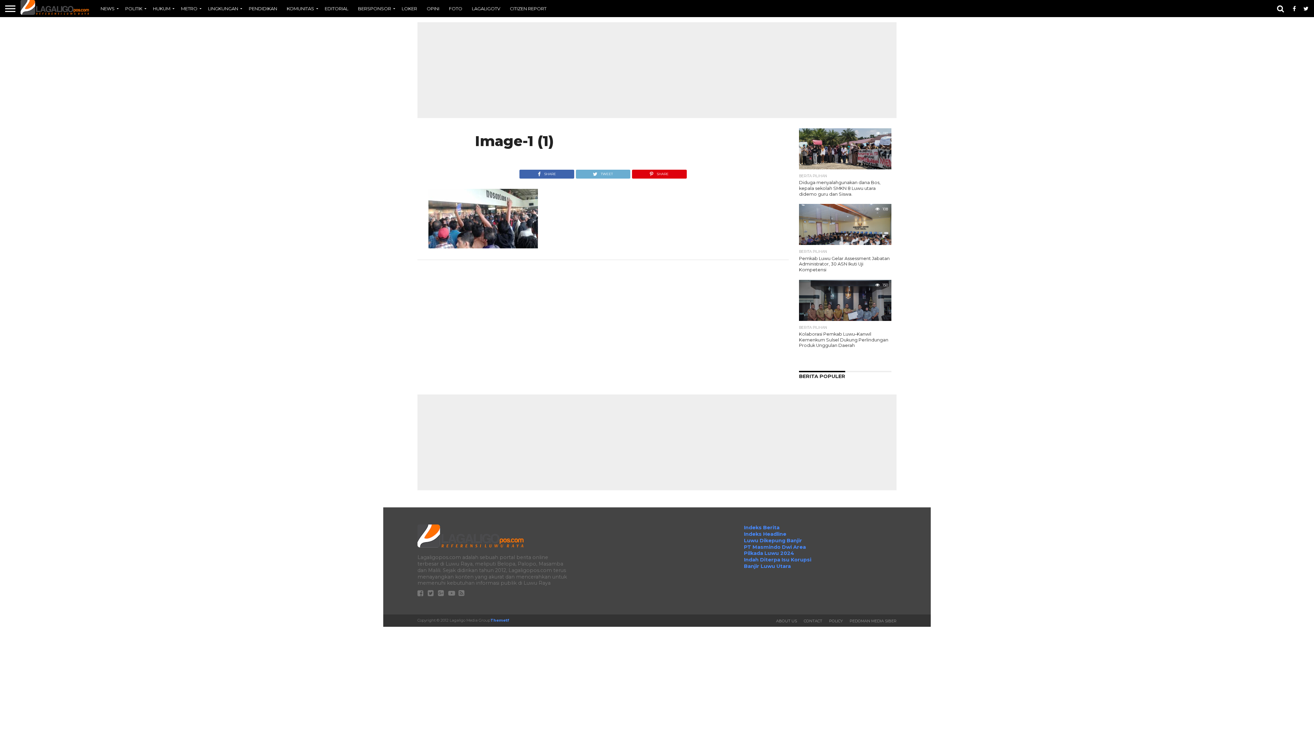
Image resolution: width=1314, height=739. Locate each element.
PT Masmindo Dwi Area (775, 547)
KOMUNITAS (300, 8)
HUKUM (161, 8)
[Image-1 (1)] (483, 246)
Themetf (499, 620)
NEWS (108, 8)
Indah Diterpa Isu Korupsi (777, 560)
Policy (836, 621)
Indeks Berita (762, 527)
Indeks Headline (765, 534)
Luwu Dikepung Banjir (773, 540)
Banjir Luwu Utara (767, 566)
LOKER (409, 8)
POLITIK (133, 8)
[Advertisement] (657, 70)
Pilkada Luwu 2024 (769, 553)
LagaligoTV (486, 8)
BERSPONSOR (374, 8)
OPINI (433, 8)
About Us (786, 621)
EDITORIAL (336, 8)
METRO (189, 8)
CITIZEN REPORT (528, 8)
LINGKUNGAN (223, 8)
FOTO (455, 8)
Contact (813, 621)
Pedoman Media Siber (873, 621)
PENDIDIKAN (263, 8)
